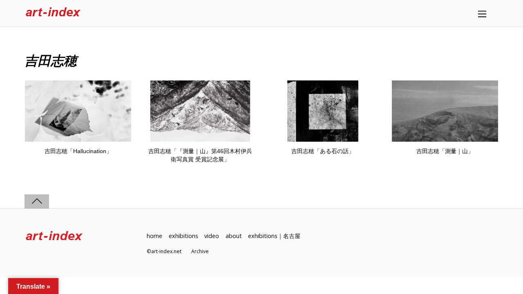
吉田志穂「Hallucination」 (78, 151)
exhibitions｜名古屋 (274, 236)
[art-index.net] (53, 13)
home (154, 236)
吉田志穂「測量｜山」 (445, 151)
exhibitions (183, 236)
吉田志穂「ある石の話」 (322, 151)
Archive (200, 251)
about (234, 236)
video (211, 236)
